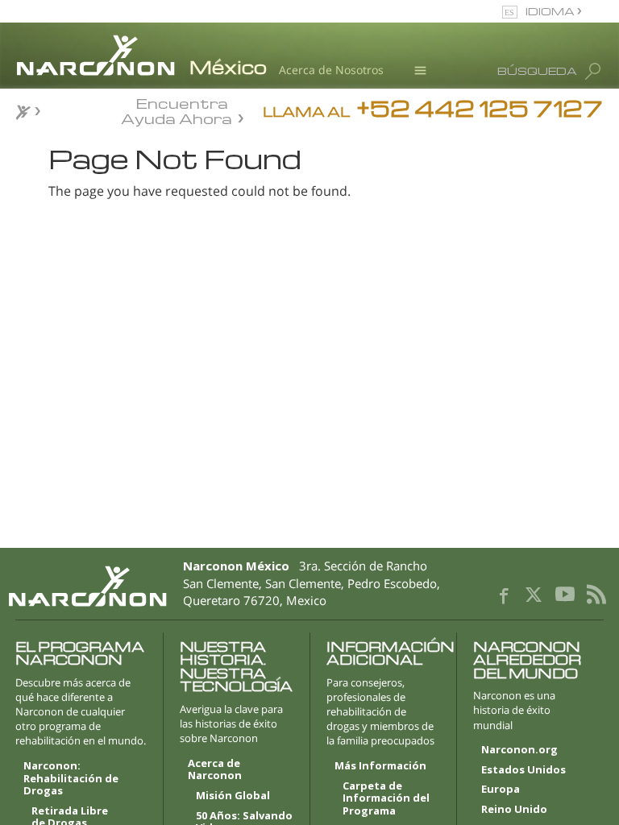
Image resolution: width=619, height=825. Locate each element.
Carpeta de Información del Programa (386, 799)
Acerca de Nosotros (331, 69)
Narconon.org (519, 750)
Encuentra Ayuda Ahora (176, 109)
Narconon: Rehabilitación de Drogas (70, 779)
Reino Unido (514, 809)
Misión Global (233, 796)
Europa (500, 789)
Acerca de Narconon (215, 770)
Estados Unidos (523, 770)
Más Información (380, 766)
